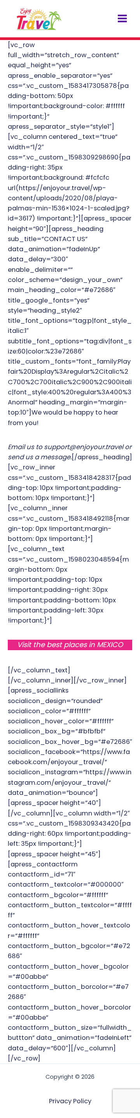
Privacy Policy (70, 1101)
